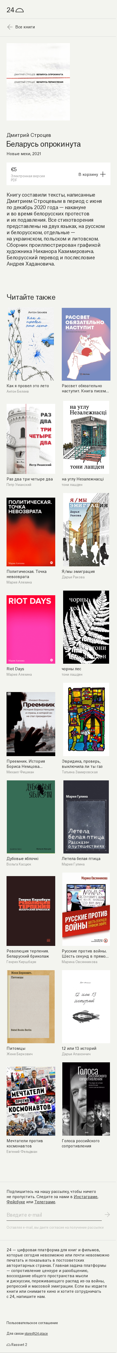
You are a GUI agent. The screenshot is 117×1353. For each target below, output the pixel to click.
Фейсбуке (16, 1201)
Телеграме (44, 1201)
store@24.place (36, 1334)
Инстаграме (85, 1196)
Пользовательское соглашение (32, 1323)
